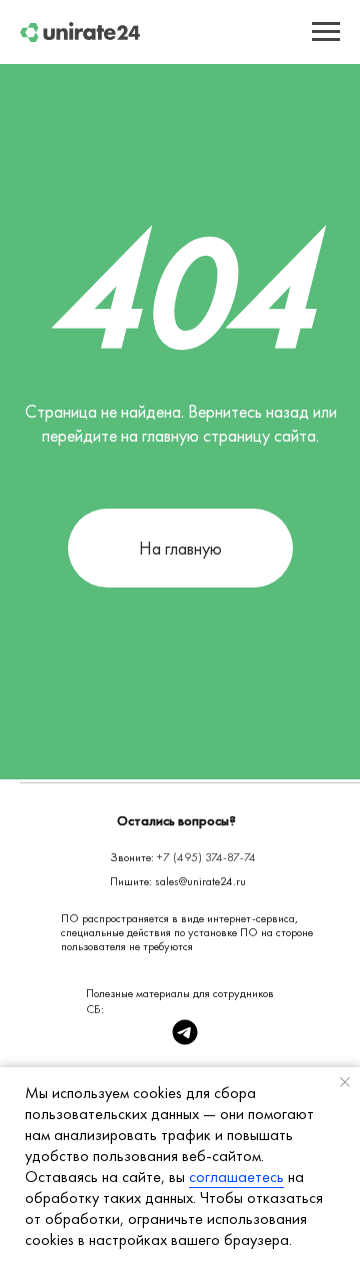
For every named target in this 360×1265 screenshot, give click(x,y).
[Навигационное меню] (326, 32)
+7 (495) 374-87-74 (206, 857)
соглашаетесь (236, 1176)
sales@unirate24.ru (200, 881)
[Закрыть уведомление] (345, 1082)
